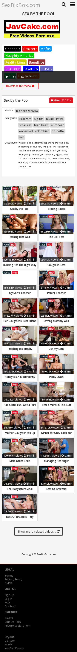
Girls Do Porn (13, 622)
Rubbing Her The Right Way (19, 265)
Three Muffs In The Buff (56, 405)
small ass (25, 125)
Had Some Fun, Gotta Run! (20, 405)
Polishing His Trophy (19, 348)
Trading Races (56, 208)
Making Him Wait (20, 237)
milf (21, 137)
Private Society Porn (17, 626)
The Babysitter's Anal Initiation (20, 490)
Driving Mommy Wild (56, 321)
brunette (58, 131)
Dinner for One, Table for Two (56, 434)
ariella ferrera (28, 111)
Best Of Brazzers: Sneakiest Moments (56, 490)
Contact (10, 606)
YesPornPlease (14, 648)
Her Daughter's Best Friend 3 (19, 322)
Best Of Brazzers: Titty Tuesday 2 (19, 518)
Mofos (45, 48)
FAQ (7, 602)
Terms (9, 576)
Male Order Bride (19, 461)
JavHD (9, 618)
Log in (8, 599)
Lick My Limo (56, 348)
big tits (39, 119)
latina (60, 119)
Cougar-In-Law (56, 265)
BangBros (36, 62)
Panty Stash (56, 376)
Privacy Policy (13, 579)
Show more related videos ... (37, 531)
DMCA (9, 583)
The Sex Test (56, 237)
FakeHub (31, 69)
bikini (50, 119)
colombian (42, 131)
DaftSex (10, 641)
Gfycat (9, 637)
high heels (41, 125)
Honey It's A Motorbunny (20, 376)
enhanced (26, 131)
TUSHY (46, 69)
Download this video (19, 86)
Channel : (12, 48)
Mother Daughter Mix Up (20, 433)
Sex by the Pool (19, 208)
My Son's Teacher (20, 293)
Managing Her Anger (56, 461)
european (57, 125)
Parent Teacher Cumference (56, 294)
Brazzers (30, 48)
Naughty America (19, 55)
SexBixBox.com (21, 4)
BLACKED (12, 69)
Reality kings (15, 62)
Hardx (8, 644)
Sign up (9, 595)
